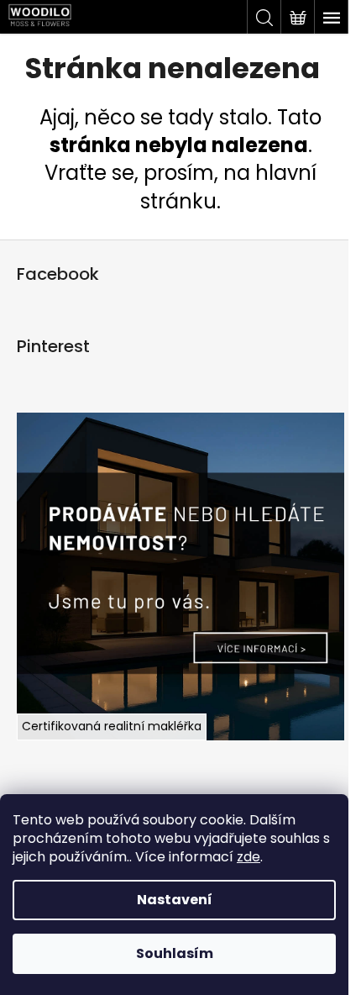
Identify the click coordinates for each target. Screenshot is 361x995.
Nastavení (174, 899)
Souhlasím (174, 953)
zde (248, 856)
